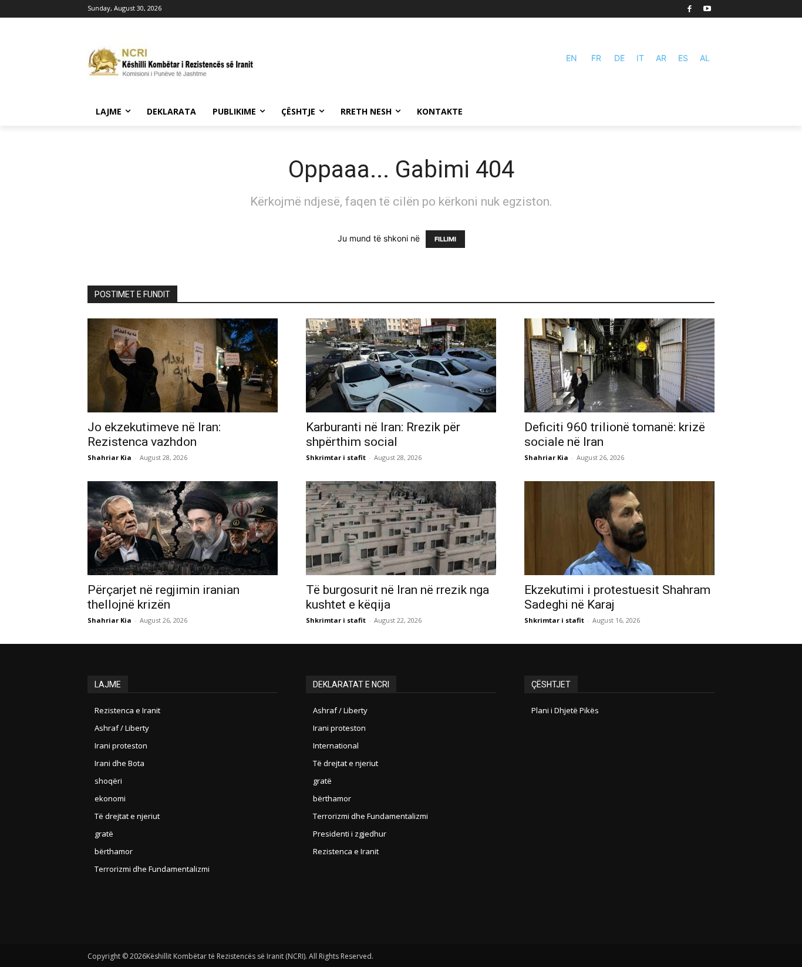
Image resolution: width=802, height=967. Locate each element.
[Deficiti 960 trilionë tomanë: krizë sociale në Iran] (619, 365)
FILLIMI (445, 239)
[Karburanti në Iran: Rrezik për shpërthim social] (401, 365)
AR (661, 58)
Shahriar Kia (109, 457)
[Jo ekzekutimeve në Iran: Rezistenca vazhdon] (182, 365)
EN (571, 58)
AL (705, 58)
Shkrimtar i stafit (336, 457)
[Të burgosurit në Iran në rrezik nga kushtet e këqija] (401, 528)
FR (596, 58)
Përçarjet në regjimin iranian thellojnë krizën (163, 597)
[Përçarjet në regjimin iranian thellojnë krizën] (182, 528)
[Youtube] (707, 9)
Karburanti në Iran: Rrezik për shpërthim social (383, 434)
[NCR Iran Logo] (175, 63)
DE (619, 58)
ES (683, 58)
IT (640, 58)
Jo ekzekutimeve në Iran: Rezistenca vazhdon (154, 434)
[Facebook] (690, 9)
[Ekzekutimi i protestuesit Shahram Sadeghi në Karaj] (619, 528)
